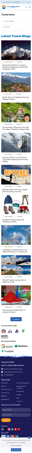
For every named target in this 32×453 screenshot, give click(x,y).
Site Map (19, 394)
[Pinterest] (19, 429)
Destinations (4, 383)
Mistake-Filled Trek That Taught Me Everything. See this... (15, 191)
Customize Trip (5, 392)
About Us (3, 386)
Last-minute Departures (23, 383)
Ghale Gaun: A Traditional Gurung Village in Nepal (15, 98)
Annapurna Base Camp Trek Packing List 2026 (13, 221)
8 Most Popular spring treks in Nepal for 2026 (14, 281)
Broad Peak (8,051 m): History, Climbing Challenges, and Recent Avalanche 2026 (15, 67)
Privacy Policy (20, 391)
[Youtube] (15, 429)
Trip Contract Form (6, 389)
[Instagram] (29, 2)
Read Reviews (5, 399)
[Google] (7, 346)
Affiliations (4, 396)
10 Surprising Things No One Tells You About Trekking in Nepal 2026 (15, 128)
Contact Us (20, 401)
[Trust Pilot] (7, 351)
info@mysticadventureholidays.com (13, 372)
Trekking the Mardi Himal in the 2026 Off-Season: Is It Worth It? (15, 251)
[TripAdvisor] (21, 346)
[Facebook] (24, 2)
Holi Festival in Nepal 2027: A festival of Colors (13, 311)
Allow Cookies (16, 450)
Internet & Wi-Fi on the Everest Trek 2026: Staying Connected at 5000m (15, 159)
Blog (18, 398)
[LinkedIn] (12, 429)
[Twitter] (26, 2)
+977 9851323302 (8, 375)
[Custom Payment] (16, 436)
